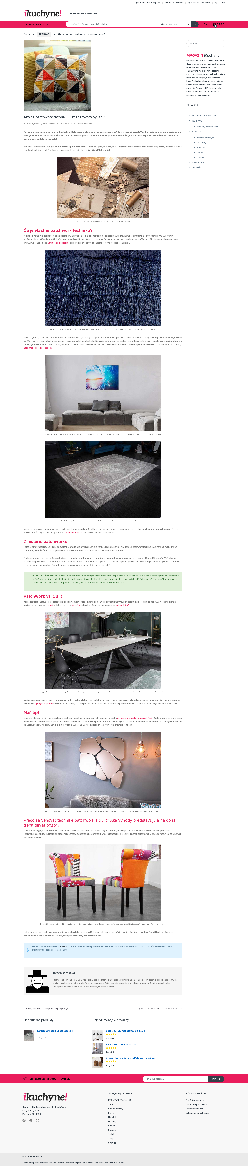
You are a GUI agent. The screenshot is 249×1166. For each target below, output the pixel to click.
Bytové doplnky (115, 1108)
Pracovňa (201, 147)
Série (110, 1104)
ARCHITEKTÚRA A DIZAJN (204, 115)
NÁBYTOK (196, 131)
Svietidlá (200, 157)
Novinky (112, 1121)
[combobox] (112, 24)
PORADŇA (197, 167)
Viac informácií (116, 1162)
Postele (111, 1125)
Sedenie (112, 1130)
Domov (27, 34)
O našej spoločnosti (195, 1100)
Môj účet (221, 3)
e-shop (63, 946)
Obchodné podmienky (196, 1104)
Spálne (200, 152)
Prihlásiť (216, 1079)
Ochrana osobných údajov (198, 1113)
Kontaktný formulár (194, 1108)
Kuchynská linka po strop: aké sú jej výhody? (46, 1008)
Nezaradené (198, 162)
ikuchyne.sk (36, 1156)
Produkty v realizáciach (44, 123)
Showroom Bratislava (174, 3)
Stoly (110, 1138)
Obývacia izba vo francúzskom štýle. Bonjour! (159, 1008)
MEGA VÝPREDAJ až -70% (120, 1100)
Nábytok (112, 1117)
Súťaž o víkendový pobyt (149, 3)
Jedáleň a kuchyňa (205, 137)
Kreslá (111, 1113)
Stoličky (112, 1134)
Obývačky (201, 142)
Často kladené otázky (200, 3)
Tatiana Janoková (85, 123)
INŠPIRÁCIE (44, 34)
